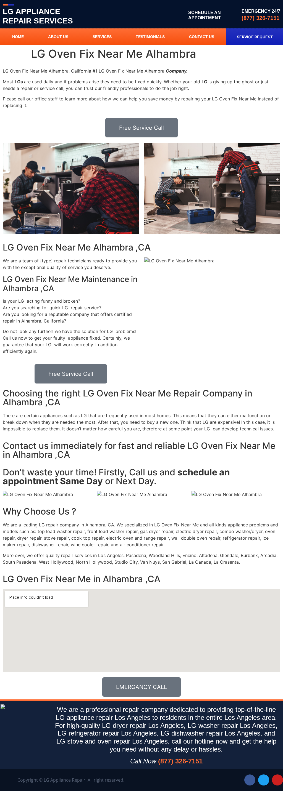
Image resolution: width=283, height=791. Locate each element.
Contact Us (201, 36)
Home (18, 36)
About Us (58, 36)
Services (102, 36)
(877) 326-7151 (260, 18)
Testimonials (150, 36)
